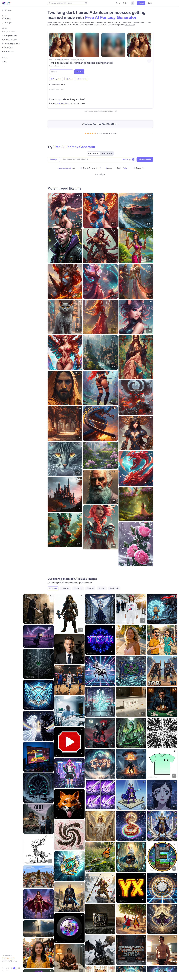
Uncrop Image (8, 48)
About (7, 968)
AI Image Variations (10, 35)
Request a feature (7, 971)
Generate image (93, 153)
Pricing (118, 3)
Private (138, 168)
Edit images (8, 23)
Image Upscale (61, 103)
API (5, 62)
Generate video (107, 153)
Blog (3, 968)
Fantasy (51, 66)
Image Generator (9, 32)
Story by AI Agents (89, 168)
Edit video (7, 18)
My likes (54, 588)
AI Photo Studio (9, 52)
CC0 (62, 89)
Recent (66, 588)
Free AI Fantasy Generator (110, 17)
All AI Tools (7, 10)
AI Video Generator (10, 40)
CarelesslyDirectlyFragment (75, 59)
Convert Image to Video (11, 43)
